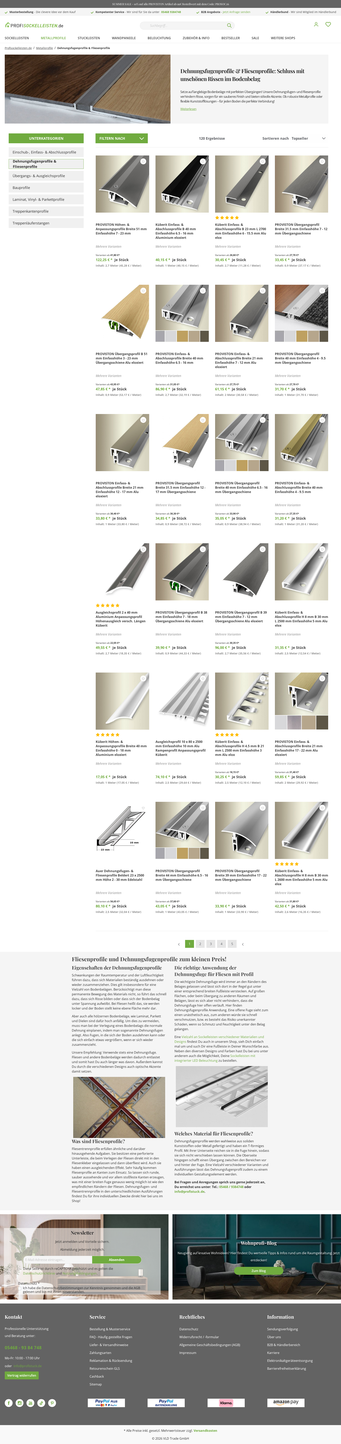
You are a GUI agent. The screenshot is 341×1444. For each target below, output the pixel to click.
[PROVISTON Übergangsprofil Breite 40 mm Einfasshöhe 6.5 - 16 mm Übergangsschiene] (242, 442)
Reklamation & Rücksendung (111, 1360)
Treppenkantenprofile (31, 211)
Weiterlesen (188, 109)
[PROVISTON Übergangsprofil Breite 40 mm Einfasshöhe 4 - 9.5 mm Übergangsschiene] (301, 313)
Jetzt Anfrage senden (236, 12)
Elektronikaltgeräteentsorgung (290, 1360)
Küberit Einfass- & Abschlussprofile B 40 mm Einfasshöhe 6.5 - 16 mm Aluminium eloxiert (176, 231)
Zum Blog (259, 1271)
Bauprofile (21, 187)
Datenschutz (188, 1329)
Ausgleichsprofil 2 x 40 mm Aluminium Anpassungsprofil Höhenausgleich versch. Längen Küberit (121, 619)
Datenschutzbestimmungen (62, 1288)
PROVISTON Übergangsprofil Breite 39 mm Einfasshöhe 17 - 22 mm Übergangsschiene (241, 875)
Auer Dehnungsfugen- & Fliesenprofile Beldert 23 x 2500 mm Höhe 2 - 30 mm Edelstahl (120, 875)
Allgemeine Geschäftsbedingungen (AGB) (209, 1345)
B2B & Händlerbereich (283, 1345)
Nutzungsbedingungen (80, 1273)
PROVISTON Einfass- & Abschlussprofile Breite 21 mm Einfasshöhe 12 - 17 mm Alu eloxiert (119, 489)
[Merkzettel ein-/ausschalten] (143, 161)
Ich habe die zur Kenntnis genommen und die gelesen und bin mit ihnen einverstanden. (81, 1290)
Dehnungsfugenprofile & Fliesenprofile (34, 164)
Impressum (187, 1353)
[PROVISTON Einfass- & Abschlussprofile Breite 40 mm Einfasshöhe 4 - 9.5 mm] (301, 442)
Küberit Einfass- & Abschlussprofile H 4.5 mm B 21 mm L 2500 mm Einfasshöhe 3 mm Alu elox (239, 748)
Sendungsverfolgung (282, 1329)
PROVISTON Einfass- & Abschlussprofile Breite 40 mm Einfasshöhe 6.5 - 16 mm (179, 358)
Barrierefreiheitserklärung (286, 1368)
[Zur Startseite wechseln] (34, 24)
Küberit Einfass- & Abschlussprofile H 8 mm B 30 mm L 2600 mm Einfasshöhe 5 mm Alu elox (301, 877)
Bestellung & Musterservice (110, 1329)
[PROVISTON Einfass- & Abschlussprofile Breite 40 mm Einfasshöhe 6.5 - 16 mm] (182, 313)
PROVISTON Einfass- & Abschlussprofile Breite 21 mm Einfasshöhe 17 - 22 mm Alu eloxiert (299, 748)
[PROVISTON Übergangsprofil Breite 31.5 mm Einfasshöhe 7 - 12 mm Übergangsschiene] (301, 184)
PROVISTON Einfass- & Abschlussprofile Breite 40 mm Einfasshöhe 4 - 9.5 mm (299, 487)
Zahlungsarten (100, 1353)
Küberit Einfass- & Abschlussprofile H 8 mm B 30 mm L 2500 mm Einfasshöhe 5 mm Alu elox (301, 619)
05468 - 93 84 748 (23, 1347)
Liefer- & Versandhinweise (109, 1345)
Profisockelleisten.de (18, 48)
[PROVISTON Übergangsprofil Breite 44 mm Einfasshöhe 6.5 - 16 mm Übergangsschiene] (182, 830)
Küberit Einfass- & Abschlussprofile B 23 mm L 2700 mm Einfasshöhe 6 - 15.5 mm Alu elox (240, 231)
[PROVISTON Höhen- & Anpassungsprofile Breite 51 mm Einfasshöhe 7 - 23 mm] (122, 184)
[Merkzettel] (328, 25)
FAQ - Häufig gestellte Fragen (111, 1337)
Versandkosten (205, 1430)
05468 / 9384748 (231, 1187)
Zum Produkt (122, 275)
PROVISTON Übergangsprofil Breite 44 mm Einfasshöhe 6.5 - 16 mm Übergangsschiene (182, 875)
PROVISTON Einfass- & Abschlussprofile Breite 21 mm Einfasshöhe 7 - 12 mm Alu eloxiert (239, 360)
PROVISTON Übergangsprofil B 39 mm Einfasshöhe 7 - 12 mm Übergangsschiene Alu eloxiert (241, 616)
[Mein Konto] (316, 25)
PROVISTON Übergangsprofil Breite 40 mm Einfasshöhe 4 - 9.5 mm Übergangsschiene (300, 358)
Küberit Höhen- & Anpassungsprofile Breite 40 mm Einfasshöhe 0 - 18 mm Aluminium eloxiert (121, 748)
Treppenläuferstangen (31, 223)
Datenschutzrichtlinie (39, 1273)
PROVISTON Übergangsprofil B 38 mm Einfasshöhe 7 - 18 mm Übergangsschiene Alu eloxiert (181, 616)
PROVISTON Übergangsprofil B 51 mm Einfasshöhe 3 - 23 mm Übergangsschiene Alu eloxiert (121, 358)
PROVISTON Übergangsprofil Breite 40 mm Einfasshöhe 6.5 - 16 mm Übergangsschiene (241, 487)
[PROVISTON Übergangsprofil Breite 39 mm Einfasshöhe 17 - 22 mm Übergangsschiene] (242, 830)
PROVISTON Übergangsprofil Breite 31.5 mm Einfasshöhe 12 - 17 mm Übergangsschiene (180, 487)
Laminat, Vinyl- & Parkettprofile (38, 199)
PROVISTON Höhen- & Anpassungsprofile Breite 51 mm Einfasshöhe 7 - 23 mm (121, 228)
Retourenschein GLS (105, 1368)
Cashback (97, 1376)
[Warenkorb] (337, 21)
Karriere (273, 1353)
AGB (137, 1288)
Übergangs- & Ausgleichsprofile (39, 175)
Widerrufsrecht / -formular (199, 1337)
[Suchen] (229, 26)
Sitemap (96, 1384)
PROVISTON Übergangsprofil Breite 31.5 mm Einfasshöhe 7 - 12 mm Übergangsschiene (301, 228)
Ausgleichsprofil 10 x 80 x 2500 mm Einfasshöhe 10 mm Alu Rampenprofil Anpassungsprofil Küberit (181, 748)
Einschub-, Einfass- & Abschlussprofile (44, 152)
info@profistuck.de (189, 1191)
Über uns (274, 1337)
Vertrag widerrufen (21, 1375)
